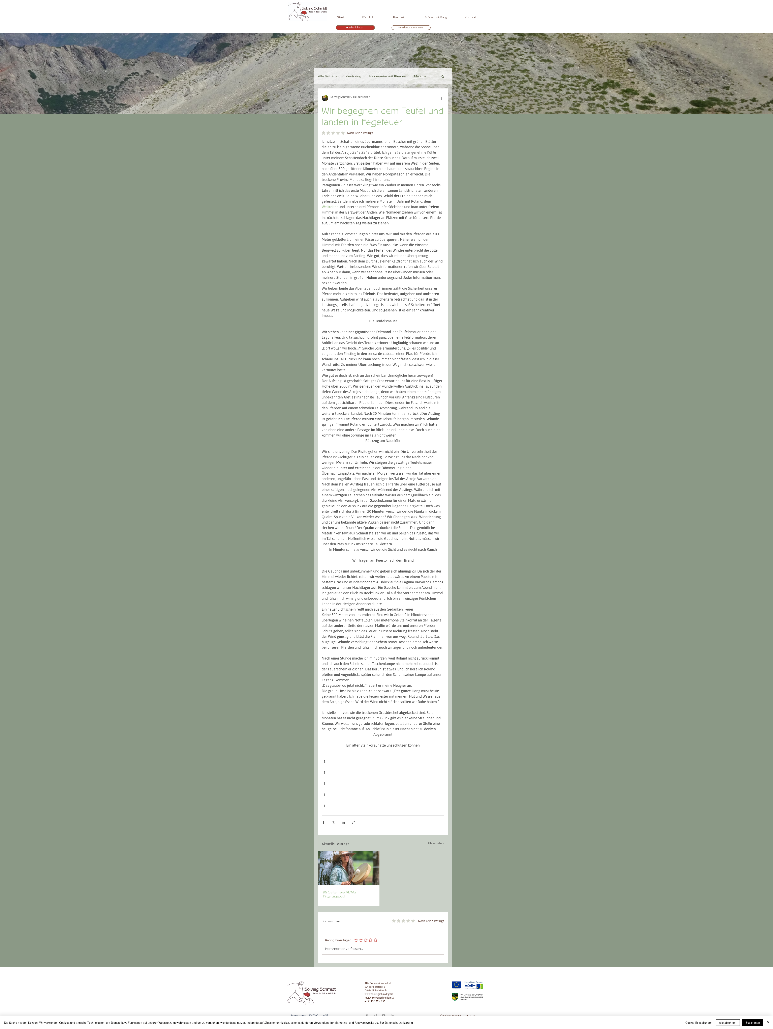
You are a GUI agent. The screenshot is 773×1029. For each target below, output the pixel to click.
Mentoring (353, 76)
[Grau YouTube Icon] (384, 1015)
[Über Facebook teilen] (324, 822)
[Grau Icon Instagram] (375, 1015)
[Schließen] (768, 1022)
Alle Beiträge (327, 76)
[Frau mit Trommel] (348, 868)
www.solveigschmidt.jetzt (379, 994)
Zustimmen (753, 1023)
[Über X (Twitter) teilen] (333, 822)
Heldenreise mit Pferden (387, 76)
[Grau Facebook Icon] (367, 1015)
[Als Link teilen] (353, 822)
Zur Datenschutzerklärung (396, 1023)
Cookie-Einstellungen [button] (698, 1023)
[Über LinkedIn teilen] (343, 822)
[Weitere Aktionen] (441, 98)
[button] (442, 76)
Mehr (418, 76)
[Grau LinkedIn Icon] (392, 1015)
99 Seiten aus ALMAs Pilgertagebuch (339, 894)
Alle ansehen (436, 843)
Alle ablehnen (727, 1023)
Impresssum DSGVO (306, 1015)
